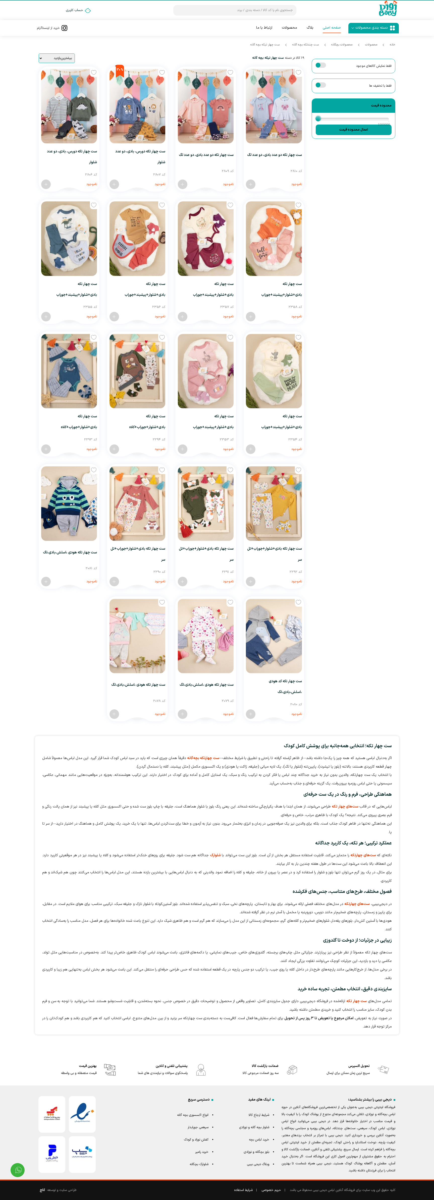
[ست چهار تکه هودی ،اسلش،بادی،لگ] (69, 503)
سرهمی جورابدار (198, 1127)
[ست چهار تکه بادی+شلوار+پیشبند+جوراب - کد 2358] (250, 316)
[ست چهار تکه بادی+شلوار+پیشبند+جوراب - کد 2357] (182, 316)
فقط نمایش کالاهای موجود (373, 66)
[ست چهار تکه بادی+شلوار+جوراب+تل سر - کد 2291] (182, 581)
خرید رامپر (201, 1152)
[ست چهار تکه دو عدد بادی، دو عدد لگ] (274, 106)
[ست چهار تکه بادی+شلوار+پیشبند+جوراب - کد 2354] (250, 449)
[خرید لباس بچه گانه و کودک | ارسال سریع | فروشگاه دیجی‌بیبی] (388, 15)
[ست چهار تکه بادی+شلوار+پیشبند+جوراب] (274, 238)
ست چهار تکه (356, 1001)
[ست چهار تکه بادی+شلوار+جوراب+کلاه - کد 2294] (114, 449)
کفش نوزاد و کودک (196, 1139)
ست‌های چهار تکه (345, 806)
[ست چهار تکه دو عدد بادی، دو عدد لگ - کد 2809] (182, 184)
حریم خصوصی (271, 1190)
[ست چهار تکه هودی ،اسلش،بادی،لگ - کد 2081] (46, 581)
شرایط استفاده (243, 1190)
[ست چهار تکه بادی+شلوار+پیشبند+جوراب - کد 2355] (46, 316)
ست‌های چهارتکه (363, 855)
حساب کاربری (74, 10)
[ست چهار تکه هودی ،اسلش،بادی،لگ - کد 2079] (182, 714)
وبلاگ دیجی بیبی (258, 1164)
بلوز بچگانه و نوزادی (256, 1152)
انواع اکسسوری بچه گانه (192, 1115)
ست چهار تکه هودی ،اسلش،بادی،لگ (70, 552)
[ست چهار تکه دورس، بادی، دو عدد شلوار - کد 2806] (46, 184)
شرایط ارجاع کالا (259, 1115)
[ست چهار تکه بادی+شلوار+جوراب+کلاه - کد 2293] (46, 449)
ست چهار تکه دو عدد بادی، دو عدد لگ (274, 155)
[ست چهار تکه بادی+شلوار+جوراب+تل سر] (274, 503)
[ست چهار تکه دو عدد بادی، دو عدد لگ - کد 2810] (250, 184)
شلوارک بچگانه (199, 1164)
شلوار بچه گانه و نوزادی (254, 1127)
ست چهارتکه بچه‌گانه (203, 758)
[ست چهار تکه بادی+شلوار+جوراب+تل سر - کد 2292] (250, 581)
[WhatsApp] (18, 1170)
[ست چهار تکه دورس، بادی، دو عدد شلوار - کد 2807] (114, 184)
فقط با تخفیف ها (380, 85)
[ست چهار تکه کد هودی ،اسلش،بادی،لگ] (274, 636)
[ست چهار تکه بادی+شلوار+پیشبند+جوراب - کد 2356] (114, 316)
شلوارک (215, 855)
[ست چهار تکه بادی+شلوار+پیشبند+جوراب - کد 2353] (182, 449)
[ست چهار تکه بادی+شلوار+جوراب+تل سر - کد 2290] (114, 581)
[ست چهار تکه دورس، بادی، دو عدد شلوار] (137, 106)
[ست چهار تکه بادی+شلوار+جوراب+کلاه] (137, 371)
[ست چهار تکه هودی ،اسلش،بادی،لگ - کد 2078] (114, 714)
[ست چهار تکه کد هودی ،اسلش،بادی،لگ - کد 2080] (250, 714)
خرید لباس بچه (259, 1139)
